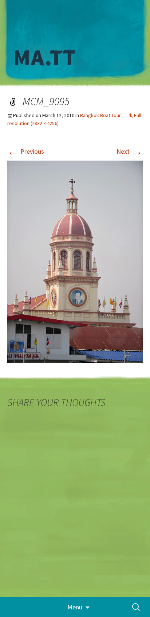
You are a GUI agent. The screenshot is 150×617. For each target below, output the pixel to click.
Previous (25, 151)
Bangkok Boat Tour (100, 115)
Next (130, 151)
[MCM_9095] (75, 261)
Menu (74, 607)
